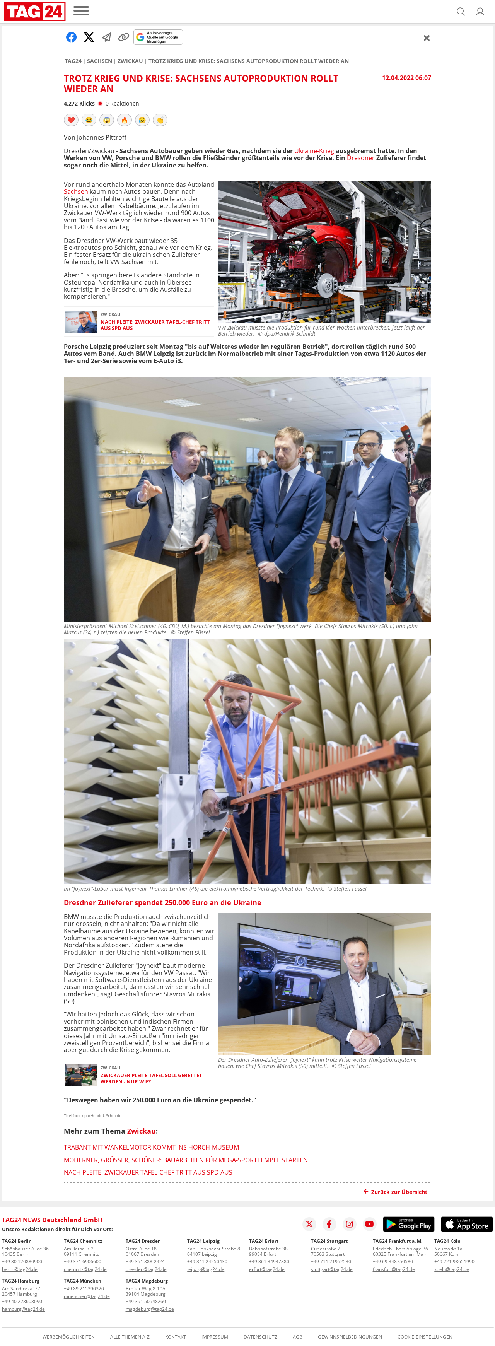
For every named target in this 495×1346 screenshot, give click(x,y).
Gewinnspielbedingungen (350, 1337)
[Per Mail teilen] (106, 37)
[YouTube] (370, 1224)
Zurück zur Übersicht (399, 1192)
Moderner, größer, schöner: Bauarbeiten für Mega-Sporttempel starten (186, 1160)
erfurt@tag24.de (267, 1269)
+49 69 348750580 (393, 1261)
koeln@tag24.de (451, 1269)
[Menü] (81, 11)
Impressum (214, 1337)
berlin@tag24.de (20, 1269)
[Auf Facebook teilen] (71, 37)
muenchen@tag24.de (87, 1296)
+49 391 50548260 (146, 1301)
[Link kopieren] (123, 37)
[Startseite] (35, 11)
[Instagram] (350, 1224)
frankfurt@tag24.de (394, 1269)
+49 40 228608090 (22, 1301)
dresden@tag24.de (146, 1269)
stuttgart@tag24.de (332, 1269)
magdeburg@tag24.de (150, 1309)
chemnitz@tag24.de (85, 1269)
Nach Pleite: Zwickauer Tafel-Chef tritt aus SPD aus (155, 325)
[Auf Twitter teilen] (89, 37)
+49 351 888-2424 (145, 1261)
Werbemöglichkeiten (69, 1337)
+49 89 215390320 (84, 1288)
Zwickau (130, 61)
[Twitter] (309, 1224)
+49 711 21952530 (331, 1261)
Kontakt (175, 1337)
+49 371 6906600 (82, 1261)
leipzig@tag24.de (205, 1269)
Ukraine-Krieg (314, 151)
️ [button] (71, 120)
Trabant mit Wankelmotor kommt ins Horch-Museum (151, 1147)
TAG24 (73, 61)
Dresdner (361, 158)
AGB (297, 1337)
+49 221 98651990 (454, 1261)
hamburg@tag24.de (23, 1309)
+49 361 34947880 (269, 1261)
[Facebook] (329, 1224)
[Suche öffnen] (461, 12)
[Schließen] (427, 38)
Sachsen (99, 61)
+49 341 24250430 (207, 1261)
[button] (480, 12)
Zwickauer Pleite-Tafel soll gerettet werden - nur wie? (151, 1079)
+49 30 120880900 (22, 1261)
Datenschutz (260, 1337)
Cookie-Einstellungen (425, 1337)
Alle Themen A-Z (130, 1337)
